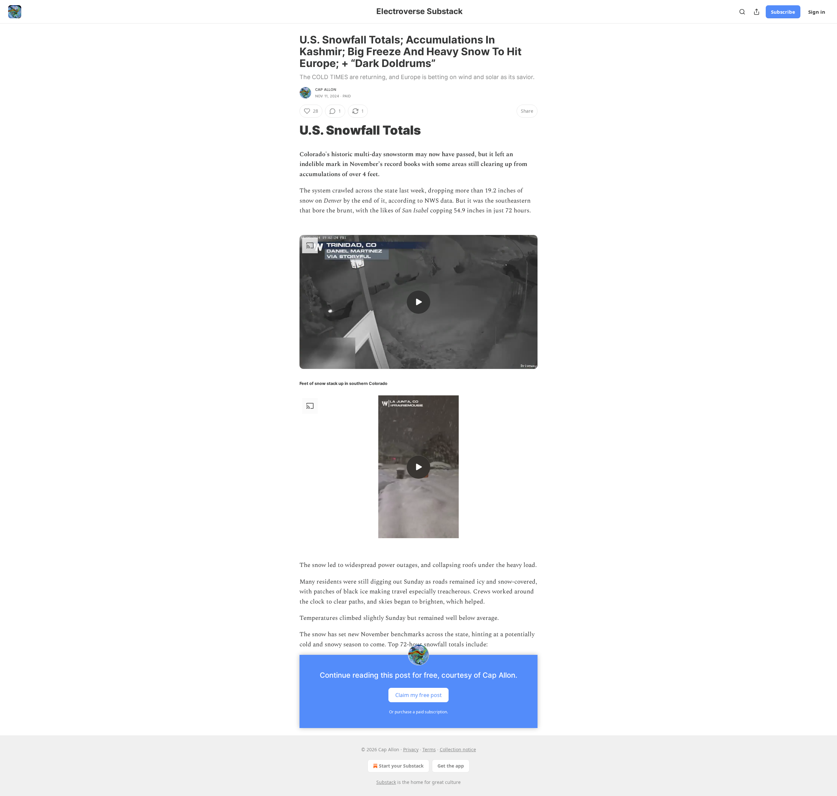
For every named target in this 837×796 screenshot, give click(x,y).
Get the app (450, 766)
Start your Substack (401, 766)
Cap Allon (325, 89)
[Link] (290, 130)
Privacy (410, 749)
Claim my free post (418, 695)
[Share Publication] (756, 11)
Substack (386, 782)
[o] (418, 302)
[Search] (742, 11)
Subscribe (783, 11)
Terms (429, 749)
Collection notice (458, 749)
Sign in (816, 11)
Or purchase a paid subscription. (418, 712)
